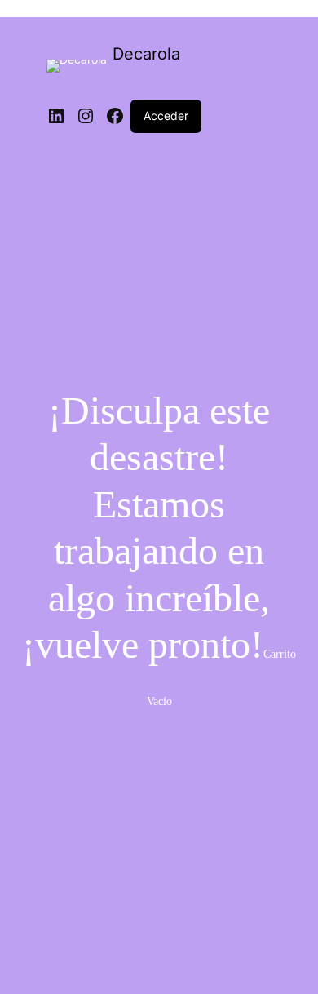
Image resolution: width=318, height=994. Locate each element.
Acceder (166, 115)
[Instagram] (85, 116)
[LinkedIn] (56, 116)
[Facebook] (115, 116)
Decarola (146, 54)
